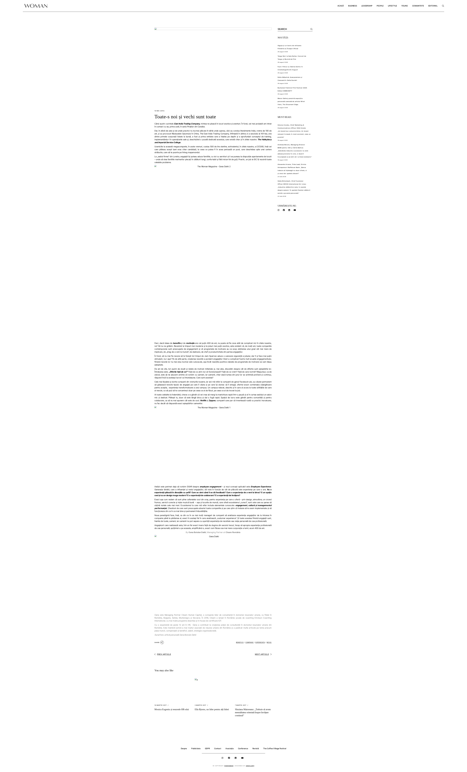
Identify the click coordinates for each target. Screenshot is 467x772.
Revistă (255, 748)
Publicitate (196, 748)
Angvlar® (250, 766)
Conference (243, 748)
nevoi (269, 642)
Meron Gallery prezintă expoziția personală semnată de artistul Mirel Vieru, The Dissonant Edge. (291, 101)
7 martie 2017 (240, 705)
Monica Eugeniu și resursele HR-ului (171, 709)
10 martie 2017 (160, 705)
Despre (184, 748)
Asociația (229, 748)
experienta (260, 642)
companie (249, 642)
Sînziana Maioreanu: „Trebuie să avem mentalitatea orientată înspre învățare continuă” (253, 712)
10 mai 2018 (159, 111)
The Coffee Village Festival (274, 748)
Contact (217, 748)
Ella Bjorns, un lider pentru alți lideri (212, 709)
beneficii (240, 642)
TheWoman (228, 766)
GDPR (207, 748)
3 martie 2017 (200, 705)
